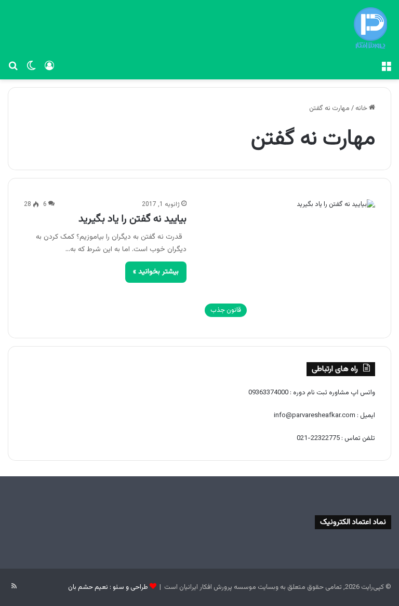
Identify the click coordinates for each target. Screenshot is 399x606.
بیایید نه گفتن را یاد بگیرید (132, 219)
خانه (362, 108)
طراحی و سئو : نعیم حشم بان (108, 587)
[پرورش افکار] (370, 28)
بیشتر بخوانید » (156, 272)
